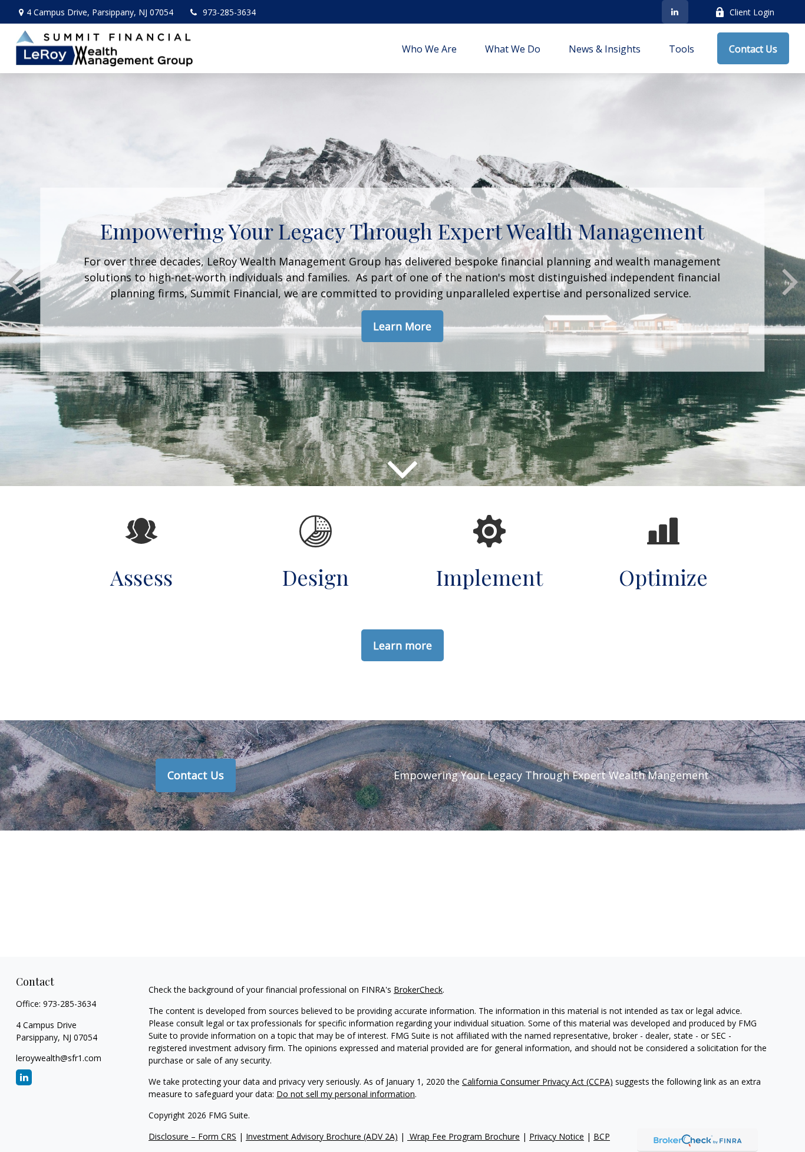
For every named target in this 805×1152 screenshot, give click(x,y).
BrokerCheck (418, 989)
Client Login (752, 12)
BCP (601, 1136)
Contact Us (195, 775)
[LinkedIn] (675, 12)
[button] (429, 48)
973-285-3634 (229, 12)
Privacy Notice (556, 1136)
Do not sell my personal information (345, 1094)
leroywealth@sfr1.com (58, 1058)
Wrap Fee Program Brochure (463, 1136)
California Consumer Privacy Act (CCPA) (537, 1081)
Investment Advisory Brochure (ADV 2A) (322, 1136)
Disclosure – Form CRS (192, 1136)
